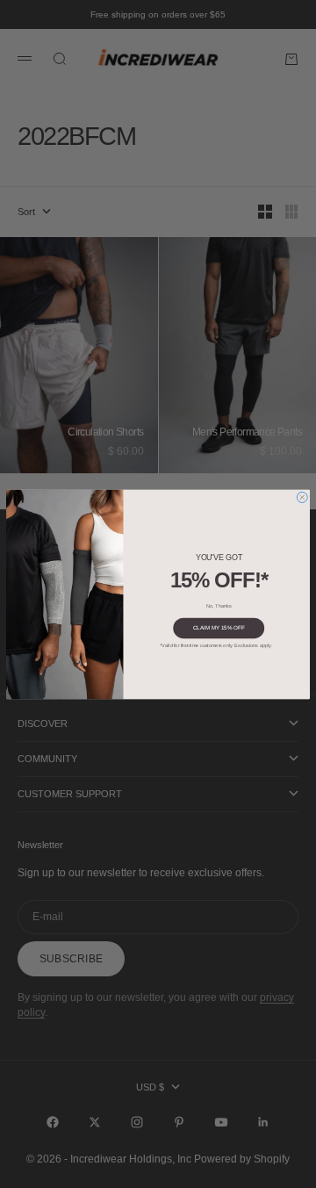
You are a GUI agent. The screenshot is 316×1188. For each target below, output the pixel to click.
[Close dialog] (302, 497)
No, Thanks (218, 605)
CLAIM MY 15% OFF (219, 627)
